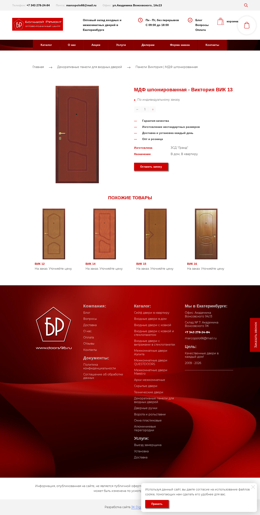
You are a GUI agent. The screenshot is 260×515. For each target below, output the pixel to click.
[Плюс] (153, 109)
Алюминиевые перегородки (145, 428)
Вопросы (202, 25)
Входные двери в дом (150, 319)
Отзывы (88, 343)
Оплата (200, 29)
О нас (72, 44)
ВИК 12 (40, 263)
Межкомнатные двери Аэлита (150, 352)
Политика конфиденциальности (99, 366)
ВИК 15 (141, 263)
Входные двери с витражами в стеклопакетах (154, 342)
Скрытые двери (145, 386)
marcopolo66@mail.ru (81, 5)
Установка (141, 451)
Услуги (121, 44)
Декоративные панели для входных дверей (89, 67)
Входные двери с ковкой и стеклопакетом (154, 333)
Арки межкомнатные (149, 380)
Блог (198, 20)
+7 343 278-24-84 (38, 5)
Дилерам (148, 44)
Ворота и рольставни (150, 414)
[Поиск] (246, 5)
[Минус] (137, 109)
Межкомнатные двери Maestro (150, 372)
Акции (95, 44)
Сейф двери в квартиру (151, 313)
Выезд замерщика (147, 445)
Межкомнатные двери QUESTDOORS (150, 362)
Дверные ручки (145, 408)
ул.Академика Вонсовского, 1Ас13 (137, 5)
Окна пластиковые (148, 420)
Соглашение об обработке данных (103, 376)
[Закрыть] (253, 487)
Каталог (46, 44)
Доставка (90, 325)
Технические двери (148, 392)
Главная (38, 67)
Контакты (212, 44)
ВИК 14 (90, 263)
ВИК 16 (192, 263)
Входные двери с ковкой (152, 325)
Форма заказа (180, 44)
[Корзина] (247, 25)
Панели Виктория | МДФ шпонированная (166, 67)
